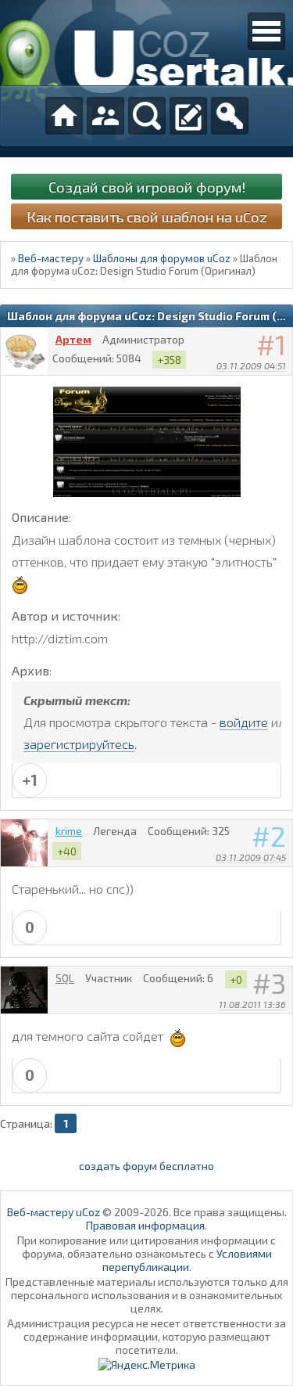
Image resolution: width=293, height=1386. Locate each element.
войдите (244, 722)
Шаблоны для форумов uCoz (161, 258)
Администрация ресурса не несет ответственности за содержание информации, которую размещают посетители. (146, 1336)
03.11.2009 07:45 (251, 856)
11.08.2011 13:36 (252, 1004)
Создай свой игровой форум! (146, 187)
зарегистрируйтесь (78, 743)
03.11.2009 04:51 (251, 365)
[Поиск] (147, 116)
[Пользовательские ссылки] (266, 31)
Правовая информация (145, 1225)
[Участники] (105, 116)
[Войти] (229, 116)
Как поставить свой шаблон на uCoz (147, 216)
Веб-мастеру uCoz (53, 1212)
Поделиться (281, 386)
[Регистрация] (188, 116)
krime (68, 830)
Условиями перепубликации (187, 1260)
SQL (64, 978)
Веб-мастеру (51, 258)
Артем (73, 339)
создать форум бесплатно (146, 1165)
